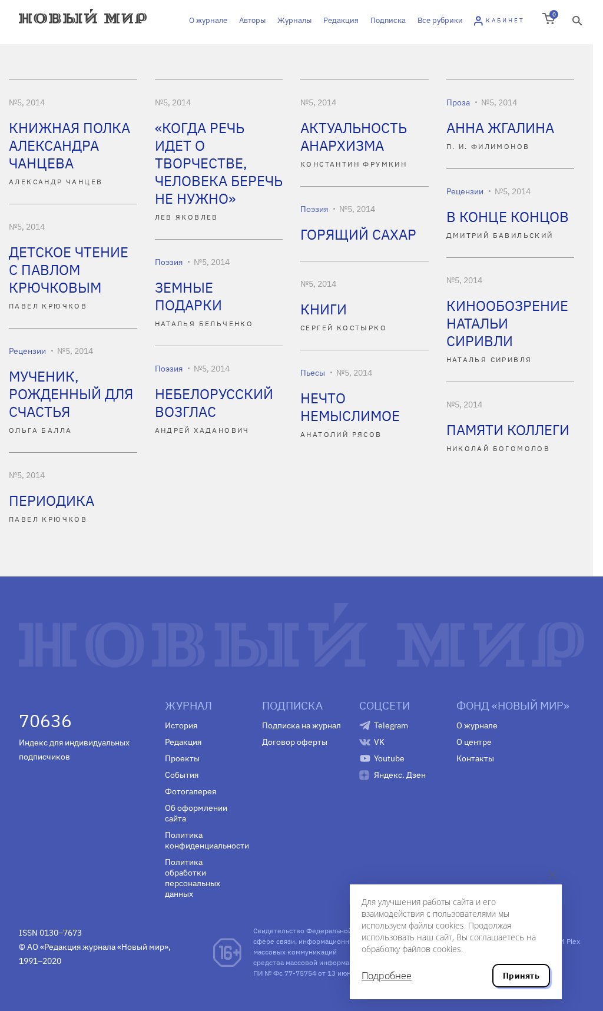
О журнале (208, 20)
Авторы (252, 20)
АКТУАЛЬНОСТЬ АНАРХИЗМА (353, 136)
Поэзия (314, 209)
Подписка (388, 20)
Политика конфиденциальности (204, 840)
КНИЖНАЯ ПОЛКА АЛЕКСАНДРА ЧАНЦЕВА (69, 145)
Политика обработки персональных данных (192, 878)
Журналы (294, 20)
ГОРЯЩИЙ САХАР (358, 234)
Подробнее (387, 976)
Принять (521, 975)
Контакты (475, 758)
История (181, 725)
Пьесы (312, 372)
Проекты (182, 758)
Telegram (391, 725)
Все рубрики (440, 20)
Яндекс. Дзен (400, 775)
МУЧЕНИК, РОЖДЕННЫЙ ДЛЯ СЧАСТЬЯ (71, 394)
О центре (474, 742)
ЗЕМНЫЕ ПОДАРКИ (188, 296)
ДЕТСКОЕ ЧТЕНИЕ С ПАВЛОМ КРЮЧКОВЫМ (68, 270)
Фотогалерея (190, 791)
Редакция (341, 20)
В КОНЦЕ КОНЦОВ (507, 216)
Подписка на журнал (301, 725)
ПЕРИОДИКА (51, 500)
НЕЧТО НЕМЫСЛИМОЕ (350, 407)
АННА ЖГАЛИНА (500, 127)
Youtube (389, 758)
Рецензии (464, 191)
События (181, 775)
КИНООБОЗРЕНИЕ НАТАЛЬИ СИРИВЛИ (507, 323)
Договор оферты (294, 742)
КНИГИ (323, 309)
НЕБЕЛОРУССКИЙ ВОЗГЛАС (214, 402)
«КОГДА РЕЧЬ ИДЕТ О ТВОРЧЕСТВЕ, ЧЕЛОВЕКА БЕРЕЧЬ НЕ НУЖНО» (219, 163)
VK (379, 742)
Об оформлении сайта (196, 813)
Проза (458, 102)
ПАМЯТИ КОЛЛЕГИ (507, 429)
